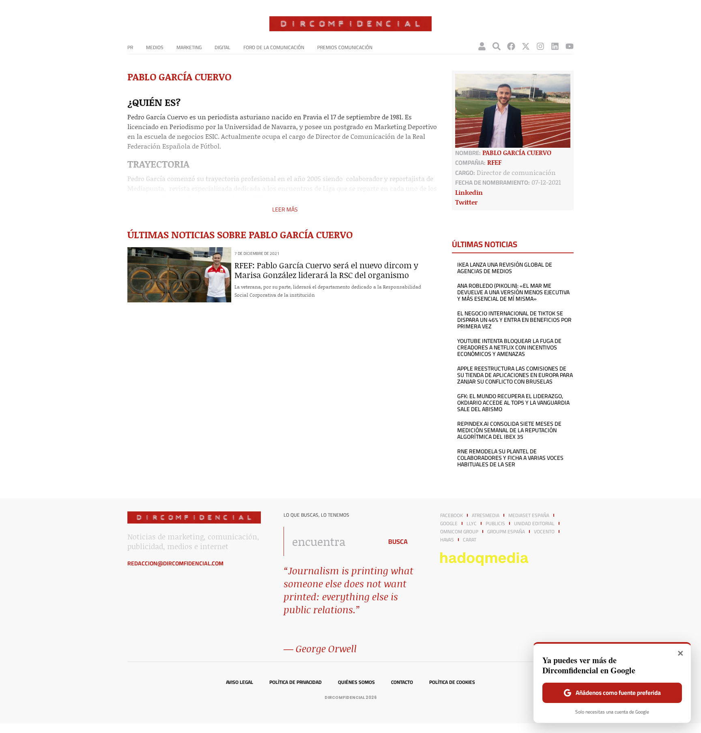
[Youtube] (570, 46)
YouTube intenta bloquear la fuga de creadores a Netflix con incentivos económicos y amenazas (509, 347)
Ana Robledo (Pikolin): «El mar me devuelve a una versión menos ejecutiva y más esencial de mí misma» (513, 292)
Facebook (451, 515)
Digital (222, 47)
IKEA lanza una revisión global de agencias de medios (504, 267)
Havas (447, 540)
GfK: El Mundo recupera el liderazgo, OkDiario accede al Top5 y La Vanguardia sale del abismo (513, 402)
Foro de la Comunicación (273, 47)
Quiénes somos (356, 682)
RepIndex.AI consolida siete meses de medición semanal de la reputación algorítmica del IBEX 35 (509, 430)
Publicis (495, 524)
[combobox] (331, 541)
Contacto (402, 682)
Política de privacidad (295, 682)
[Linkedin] (555, 46)
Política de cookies (452, 682)
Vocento (544, 532)
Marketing (189, 47)
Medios (154, 47)
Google (449, 524)
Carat (469, 540)
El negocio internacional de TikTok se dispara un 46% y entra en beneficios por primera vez (514, 320)
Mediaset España (528, 515)
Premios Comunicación (344, 47)
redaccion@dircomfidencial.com (175, 563)
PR (130, 47)
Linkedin (469, 192)
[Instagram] (540, 46)
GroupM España (506, 532)
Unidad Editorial (534, 524)
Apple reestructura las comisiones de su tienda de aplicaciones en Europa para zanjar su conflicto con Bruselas (515, 375)
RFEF (494, 162)
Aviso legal (239, 682)
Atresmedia (485, 515)
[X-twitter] (526, 46)
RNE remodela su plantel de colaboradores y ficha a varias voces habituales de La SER (510, 458)
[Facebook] (511, 46)
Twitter (466, 202)
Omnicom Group (459, 532)
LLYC (472, 524)
